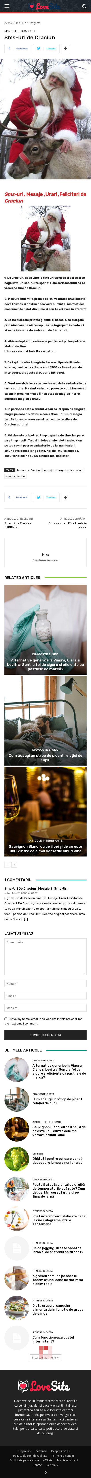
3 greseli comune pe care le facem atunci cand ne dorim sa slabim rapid (57, 1280)
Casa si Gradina (42, 1179)
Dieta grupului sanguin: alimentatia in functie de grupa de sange (57, 1309)
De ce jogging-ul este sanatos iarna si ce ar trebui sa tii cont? (57, 1250)
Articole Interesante (45, 840)
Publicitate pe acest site (24, 1460)
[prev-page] (7, 865)
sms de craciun (15, 476)
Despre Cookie (60, 1451)
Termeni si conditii (62, 1456)
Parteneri (41, 1451)
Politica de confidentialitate (30, 1456)
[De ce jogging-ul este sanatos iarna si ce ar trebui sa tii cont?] (16, 1248)
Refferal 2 (53, 1465)
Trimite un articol (67, 1460)
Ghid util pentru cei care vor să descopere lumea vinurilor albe (57, 1161)
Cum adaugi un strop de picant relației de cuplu (45, 757)
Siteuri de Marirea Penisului (17, 525)
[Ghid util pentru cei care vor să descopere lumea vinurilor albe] (16, 1159)
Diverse (37, 1154)
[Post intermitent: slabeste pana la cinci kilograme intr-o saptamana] (16, 1218)
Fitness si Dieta (42, 1211)
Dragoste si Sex (45, 654)
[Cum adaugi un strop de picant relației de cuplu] (45, 721)
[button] (84, 6)
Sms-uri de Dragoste (27, 23)
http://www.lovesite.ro (45, 560)
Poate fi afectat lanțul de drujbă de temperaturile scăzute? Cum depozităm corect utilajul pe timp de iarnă (58, 1190)
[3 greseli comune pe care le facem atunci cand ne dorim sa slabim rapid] (16, 1278)
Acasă (8, 23)
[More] (65, 48)
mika (45, 555)
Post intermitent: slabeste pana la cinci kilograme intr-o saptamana (58, 1220)
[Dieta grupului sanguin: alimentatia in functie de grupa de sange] (16, 1308)
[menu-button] (7, 6)
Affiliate (48, 1460)
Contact (37, 1465)
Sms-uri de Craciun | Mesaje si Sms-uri (36, 888)
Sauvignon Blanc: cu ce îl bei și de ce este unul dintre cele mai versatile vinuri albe (45, 848)
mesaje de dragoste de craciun (63, 470)
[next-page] (14, 865)
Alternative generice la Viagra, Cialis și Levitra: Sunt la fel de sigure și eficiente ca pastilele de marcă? (45, 664)
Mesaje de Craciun (28, 470)
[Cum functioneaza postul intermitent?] (16, 1338)
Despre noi (24, 1451)
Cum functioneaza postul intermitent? (53, 1339)
